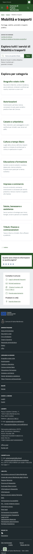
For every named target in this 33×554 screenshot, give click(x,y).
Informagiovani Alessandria (9, 489)
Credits (10, 545)
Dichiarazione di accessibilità (9, 501)
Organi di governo (6, 339)
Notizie (3, 389)
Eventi (3, 402)
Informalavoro (5, 492)
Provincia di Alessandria (8, 483)
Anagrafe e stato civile (8, 358)
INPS (2, 498)
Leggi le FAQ (5, 517)
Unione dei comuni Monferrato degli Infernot (14, 477)
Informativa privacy (7, 506)
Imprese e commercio (7, 373)
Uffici (2, 348)
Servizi (8, 15)
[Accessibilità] (4, 549)
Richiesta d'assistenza (7, 524)
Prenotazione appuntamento (10, 521)
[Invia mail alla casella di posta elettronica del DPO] (14, 458)
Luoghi (3, 399)
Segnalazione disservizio (8, 519)
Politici (3, 345)
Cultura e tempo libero (8, 367)
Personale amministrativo (9, 342)
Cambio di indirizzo (6, 37)
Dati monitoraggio (6, 543)
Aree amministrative (7, 331)
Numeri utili (4, 448)
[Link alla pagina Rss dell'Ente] (2, 533)
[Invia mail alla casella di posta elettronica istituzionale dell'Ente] (15, 421)
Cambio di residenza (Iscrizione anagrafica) (13, 39)
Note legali (4, 509)
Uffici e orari (4, 445)
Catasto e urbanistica (7, 364)
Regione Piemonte (7, 2)
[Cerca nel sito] (27, 8)
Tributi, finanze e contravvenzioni (11, 379)
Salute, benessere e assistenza (10, 376)
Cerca (28, 56)
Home (2, 15)
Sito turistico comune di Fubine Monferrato (14, 474)
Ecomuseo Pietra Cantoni (8, 486)
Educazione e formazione (8, 370)
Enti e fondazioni (6, 337)
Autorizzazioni (5, 361)
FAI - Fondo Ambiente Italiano (10, 504)
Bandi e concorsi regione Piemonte (11, 495)
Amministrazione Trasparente (10, 515)
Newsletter (4, 536)
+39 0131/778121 (13, 418)
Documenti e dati (6, 334)
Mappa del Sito (24, 545)
